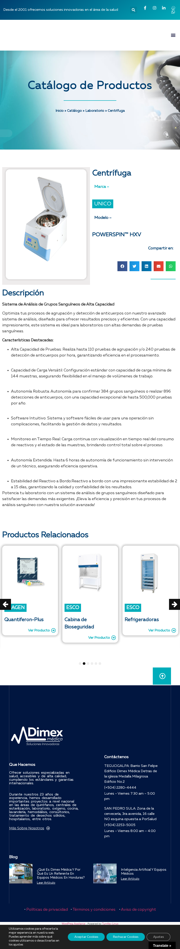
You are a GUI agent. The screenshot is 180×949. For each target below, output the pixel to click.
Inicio (60, 110)
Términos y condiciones (93, 910)
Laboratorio (94, 110)
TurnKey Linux (110, 924)
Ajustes (158, 936)
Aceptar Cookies (86, 936)
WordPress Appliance (73, 924)
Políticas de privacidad (47, 910)
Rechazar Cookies (125, 936)
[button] (133, 10)
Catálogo (74, 110)
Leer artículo (46, 882)
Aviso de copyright (138, 910)
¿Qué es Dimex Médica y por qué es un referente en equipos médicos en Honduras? (61, 873)
